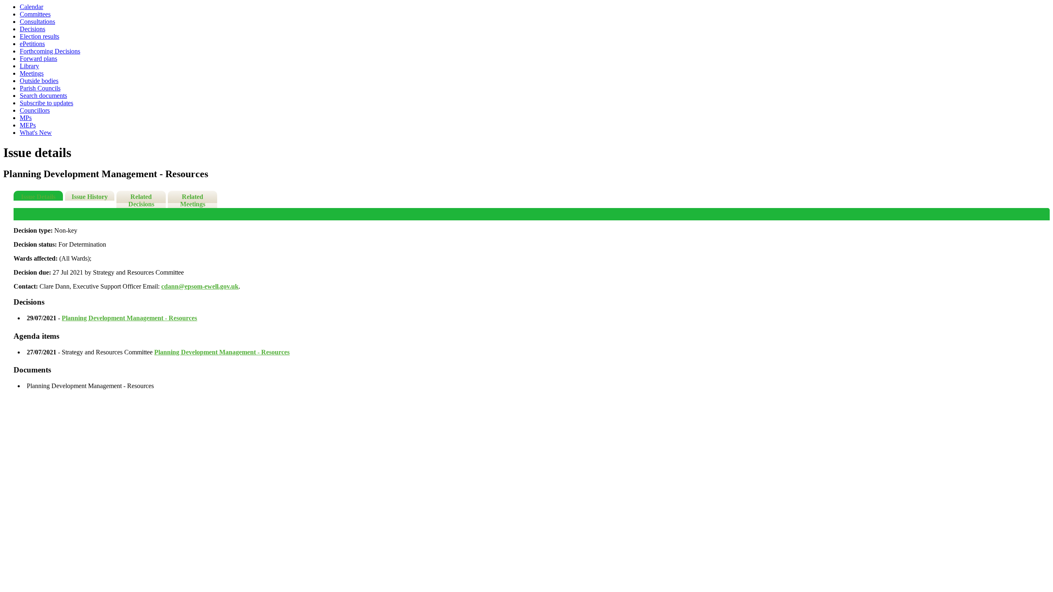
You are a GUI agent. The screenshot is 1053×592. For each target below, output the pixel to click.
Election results (39, 36)
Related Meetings (192, 200)
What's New (36, 132)
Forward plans (38, 58)
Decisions (32, 28)
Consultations (37, 21)
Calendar (31, 6)
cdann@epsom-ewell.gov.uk (200, 286)
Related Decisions (141, 200)
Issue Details (38, 196)
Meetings (32, 73)
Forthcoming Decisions (50, 51)
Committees (35, 14)
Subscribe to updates (46, 102)
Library (29, 65)
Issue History (90, 196)
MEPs (28, 125)
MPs (26, 117)
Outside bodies (39, 80)
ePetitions (32, 43)
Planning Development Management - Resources (129, 317)
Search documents (43, 95)
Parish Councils (40, 88)
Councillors (35, 110)
